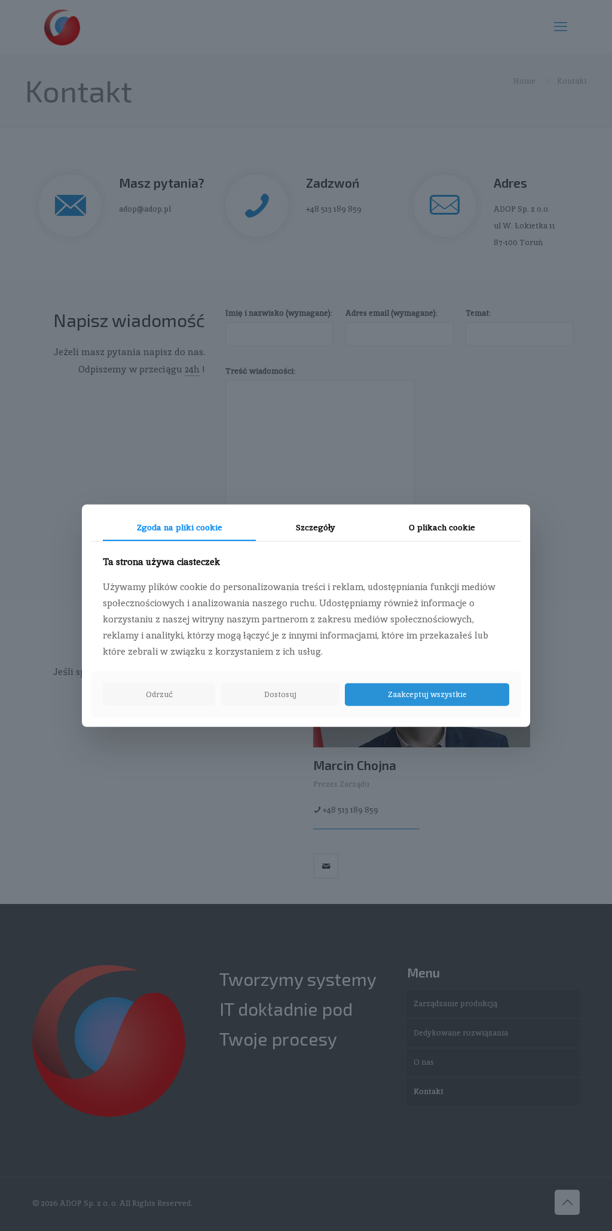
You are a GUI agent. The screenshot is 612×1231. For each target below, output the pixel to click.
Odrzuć (159, 694)
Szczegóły (315, 526)
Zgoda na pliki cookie (179, 526)
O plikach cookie (442, 526)
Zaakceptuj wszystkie (427, 694)
